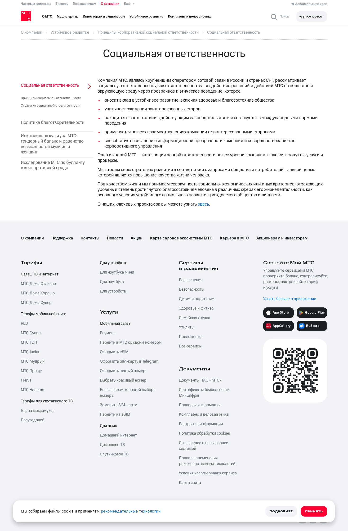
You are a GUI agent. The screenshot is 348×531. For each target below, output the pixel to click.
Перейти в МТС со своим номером (131, 342)
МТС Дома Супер (36, 303)
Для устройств (113, 263)
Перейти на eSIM (115, 414)
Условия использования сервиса (208, 473)
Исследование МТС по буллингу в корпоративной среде (53, 165)
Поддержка (62, 238)
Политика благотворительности (53, 123)
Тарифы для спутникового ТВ (47, 401)
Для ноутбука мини (117, 272)
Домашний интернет (118, 435)
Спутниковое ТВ (114, 454)
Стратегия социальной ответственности (50, 105)
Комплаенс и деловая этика (204, 414)
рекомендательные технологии (131, 511)
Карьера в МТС (234, 238)
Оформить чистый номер (122, 371)
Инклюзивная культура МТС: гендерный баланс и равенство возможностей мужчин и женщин (52, 144)
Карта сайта (190, 483)
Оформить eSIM (114, 352)
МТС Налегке (32, 390)
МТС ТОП (29, 342)
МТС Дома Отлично (38, 284)
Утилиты (186, 327)
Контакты (90, 238)
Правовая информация (199, 405)
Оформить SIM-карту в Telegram (129, 361)
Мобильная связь (115, 323)
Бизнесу (61, 3)
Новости (115, 238)
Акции (137, 238)
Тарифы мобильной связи (43, 314)
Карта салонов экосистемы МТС (181, 238)
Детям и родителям (196, 299)
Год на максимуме (37, 411)
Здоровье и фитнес (196, 308)
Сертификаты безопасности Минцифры (204, 392)
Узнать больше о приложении (289, 299)
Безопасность (191, 289)
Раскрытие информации (201, 424)
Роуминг (107, 333)
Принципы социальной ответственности (51, 98)
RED (24, 323)
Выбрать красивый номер (123, 380)
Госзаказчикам (84, 3)
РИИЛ (26, 380)
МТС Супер (31, 333)
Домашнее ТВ (112, 445)
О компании (110, 3)
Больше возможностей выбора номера (128, 392)
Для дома (108, 426)
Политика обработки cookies (204, 433)
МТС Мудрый (33, 361)
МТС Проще (31, 371)
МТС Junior (30, 352)
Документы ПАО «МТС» (200, 380)
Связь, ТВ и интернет (39, 274)
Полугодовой (32, 420)
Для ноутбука (112, 282)
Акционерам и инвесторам (282, 238)
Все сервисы (190, 346)
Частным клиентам (36, 3)
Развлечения (190, 280)
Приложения (190, 337)
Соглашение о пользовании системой (203, 445)
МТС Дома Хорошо (38, 293)
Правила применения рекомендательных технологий (207, 461)
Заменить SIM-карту (118, 405)
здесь (203, 204)
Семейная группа (194, 318)
